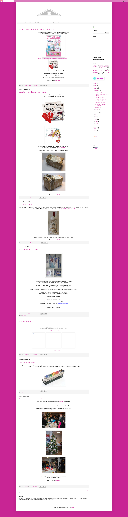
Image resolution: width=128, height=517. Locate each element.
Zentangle (95, 69)
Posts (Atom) (27, 492)
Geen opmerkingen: (36, 242)
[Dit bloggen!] (42, 85)
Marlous (97, 138)
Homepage (54, 490)
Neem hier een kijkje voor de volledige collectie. (53, 330)
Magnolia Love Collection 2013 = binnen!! (33, 92)
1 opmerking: (34, 197)
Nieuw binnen (25, 356)
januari (96, 125)
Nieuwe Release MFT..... (27, 322)
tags (101, 73)
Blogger (72, 507)
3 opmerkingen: (35, 354)
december (97, 90)
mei (96, 118)
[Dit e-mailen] (40, 85)
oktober (97, 109)
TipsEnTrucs (101, 66)
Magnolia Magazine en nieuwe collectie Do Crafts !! (36, 29)
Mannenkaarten (102, 65)
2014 (95, 85)
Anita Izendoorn (61, 147)
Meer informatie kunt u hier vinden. (68, 208)
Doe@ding (57, 80)
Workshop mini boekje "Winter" (29, 249)
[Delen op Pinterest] (46, 85)
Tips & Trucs (38, 22)
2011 (95, 127)
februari (97, 123)
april (96, 119)
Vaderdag (106, 66)
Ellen (96, 136)
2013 (95, 87)
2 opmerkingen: (35, 85)
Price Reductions (96, 148)
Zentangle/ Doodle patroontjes (60, 22)
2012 (95, 88)
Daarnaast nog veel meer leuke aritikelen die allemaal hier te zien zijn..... (53, 58)
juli (96, 114)
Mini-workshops (29, 22)
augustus (97, 112)
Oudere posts (85, 490)
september (97, 111)
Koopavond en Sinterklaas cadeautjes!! (32, 399)
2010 (95, 128)
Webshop (95, 67)
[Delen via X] (43, 85)
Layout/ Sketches (47, 22)
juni (96, 116)
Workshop (24, 315)
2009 (95, 130)
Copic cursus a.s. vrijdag (27, 362)
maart (96, 121)
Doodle (94, 65)
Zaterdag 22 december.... (27, 204)
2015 (95, 83)
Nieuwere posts (22, 490)
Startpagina (20, 22)
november (97, 107)
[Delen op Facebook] (44, 85)
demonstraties (97, 70)
